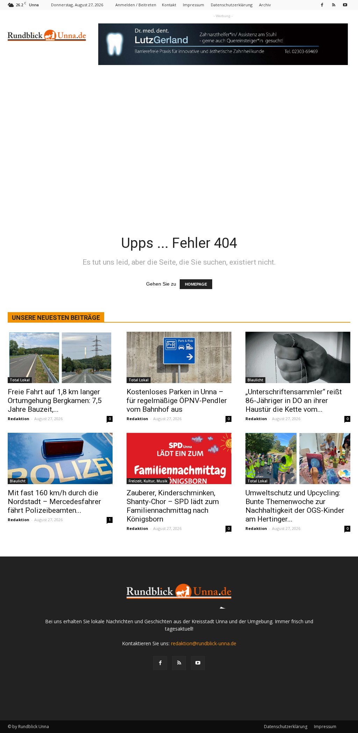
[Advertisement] (179, 131)
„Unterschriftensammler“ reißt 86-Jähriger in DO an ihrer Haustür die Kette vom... (293, 401)
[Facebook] (322, 4)
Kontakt (169, 4)
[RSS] (333, 4)
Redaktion (18, 418)
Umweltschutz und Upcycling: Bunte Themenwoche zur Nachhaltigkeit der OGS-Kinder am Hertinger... (294, 506)
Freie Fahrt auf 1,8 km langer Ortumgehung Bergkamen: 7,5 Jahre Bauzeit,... (55, 401)
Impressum (193, 4)
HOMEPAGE (196, 284)
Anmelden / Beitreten (135, 4)
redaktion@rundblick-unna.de (203, 643)
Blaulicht (255, 380)
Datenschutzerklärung (231, 4)
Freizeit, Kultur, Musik (148, 481)
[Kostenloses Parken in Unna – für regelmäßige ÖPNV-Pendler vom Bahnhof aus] (179, 357)
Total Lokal (20, 380)
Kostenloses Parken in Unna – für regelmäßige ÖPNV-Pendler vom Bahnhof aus (177, 401)
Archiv (265, 4)
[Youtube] (345, 4)
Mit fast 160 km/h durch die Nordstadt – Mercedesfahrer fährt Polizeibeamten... (54, 502)
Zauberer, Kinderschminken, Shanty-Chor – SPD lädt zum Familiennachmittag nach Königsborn (173, 506)
